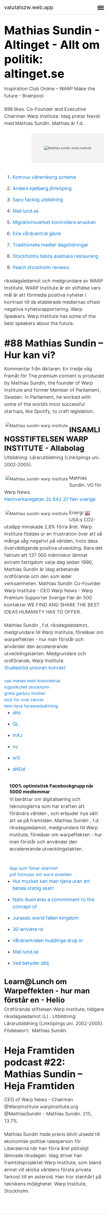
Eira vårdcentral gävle (37, 233)
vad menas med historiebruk (32, 680)
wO (16, 758)
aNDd (19, 769)
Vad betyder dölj (31, 963)
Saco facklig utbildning (38, 199)
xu (15, 746)
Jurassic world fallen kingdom (46, 918)
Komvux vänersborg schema (44, 177)
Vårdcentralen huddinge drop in (48, 940)
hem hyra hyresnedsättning (31, 706)
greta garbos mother (24, 693)
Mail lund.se (26, 211)
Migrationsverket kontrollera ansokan (54, 222)
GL (16, 724)
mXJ (18, 735)
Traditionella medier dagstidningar (50, 245)
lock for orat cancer (24, 699)
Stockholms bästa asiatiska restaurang (55, 256)
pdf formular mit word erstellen (40, 874)
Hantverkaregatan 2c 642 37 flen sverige (49, 499)
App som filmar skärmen (33, 868)
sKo (17, 712)
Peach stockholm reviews (41, 267)
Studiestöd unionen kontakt (35, 667)
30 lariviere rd (28, 929)
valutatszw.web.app (28, 7)
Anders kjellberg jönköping (42, 188)
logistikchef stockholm (26, 687)
